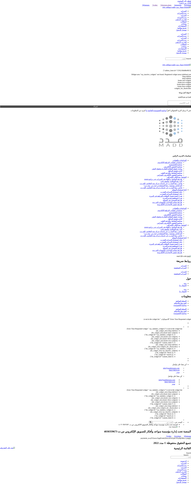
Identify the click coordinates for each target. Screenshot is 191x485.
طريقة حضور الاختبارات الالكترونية (169, 204)
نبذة (185, 283)
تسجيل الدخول (181, 30)
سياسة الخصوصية (175, 164)
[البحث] (150, 422)
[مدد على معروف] (7, 448)
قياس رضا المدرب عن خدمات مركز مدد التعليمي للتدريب (161, 188)
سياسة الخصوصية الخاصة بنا (156, 110)
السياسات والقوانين (179, 160)
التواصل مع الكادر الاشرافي (177, 177)
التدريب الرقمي (181, 19)
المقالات (183, 22)
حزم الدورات (182, 13)
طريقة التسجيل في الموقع (172, 200)
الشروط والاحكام (180, 303)
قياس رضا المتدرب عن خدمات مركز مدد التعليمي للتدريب (161, 183)
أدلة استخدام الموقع (179, 190)
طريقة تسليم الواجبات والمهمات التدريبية (167, 202)
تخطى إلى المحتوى (184, 1)
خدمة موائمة (182, 28)
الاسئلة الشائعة (181, 301)
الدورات (184, 11)
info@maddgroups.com (171, 368)
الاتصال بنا (183, 285)
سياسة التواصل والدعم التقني (171, 173)
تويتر (178, 372)
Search (188, 59)
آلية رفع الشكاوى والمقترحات (171, 181)
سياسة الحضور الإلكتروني (173, 167)
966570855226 (174, 370)
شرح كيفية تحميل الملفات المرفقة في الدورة (165, 196)
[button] (95, 57)
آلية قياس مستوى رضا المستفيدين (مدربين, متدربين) (163, 186)
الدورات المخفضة (180, 268)
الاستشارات (182, 26)
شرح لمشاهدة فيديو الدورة (172, 198)
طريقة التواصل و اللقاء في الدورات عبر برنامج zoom (163, 179)
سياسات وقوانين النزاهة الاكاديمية (169, 162)
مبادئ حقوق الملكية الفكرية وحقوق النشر (167, 169)
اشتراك (95, 106)
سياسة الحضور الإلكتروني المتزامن (169, 175)
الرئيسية (183, 461)
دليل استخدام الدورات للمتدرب (171, 194)
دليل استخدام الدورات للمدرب (171, 192)
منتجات (184, 24)
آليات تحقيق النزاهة (175, 171)
